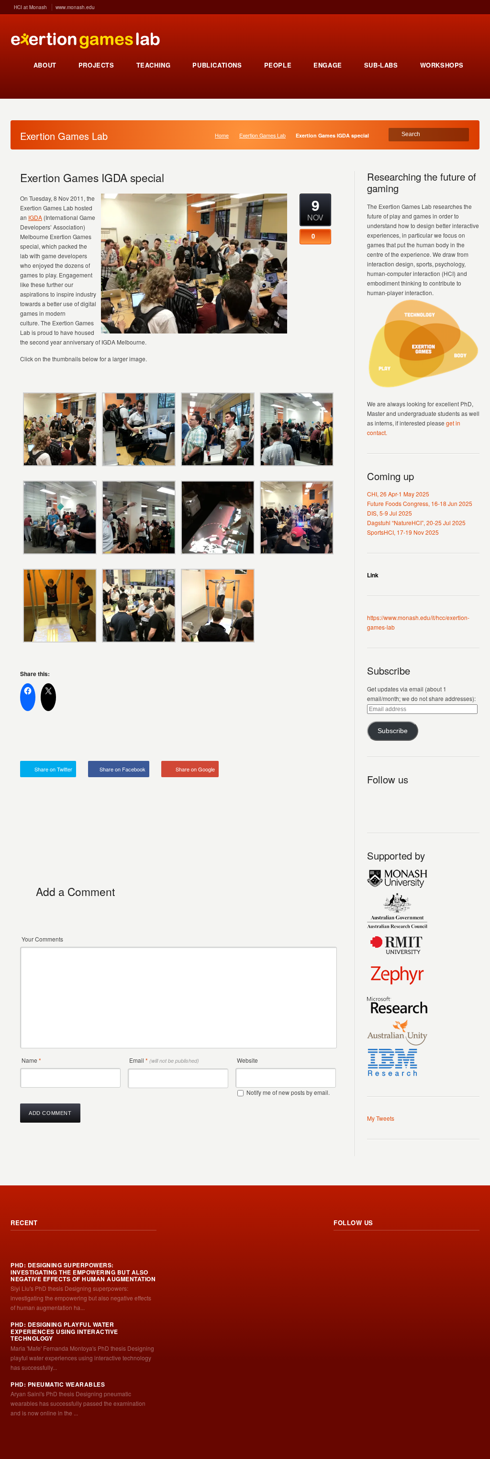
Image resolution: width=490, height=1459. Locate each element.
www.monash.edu (75, 7)
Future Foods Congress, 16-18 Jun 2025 (419, 503)
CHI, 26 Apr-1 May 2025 (398, 494)
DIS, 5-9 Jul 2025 (389, 513)
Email (164, 1060)
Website (247, 1060)
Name (31, 1060)
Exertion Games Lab (262, 135)
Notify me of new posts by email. (288, 1092)
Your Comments (42, 939)
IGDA (35, 217)
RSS (374, 801)
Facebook (416, 801)
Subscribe (393, 731)
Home (222, 135)
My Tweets (380, 1118)
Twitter (395, 801)
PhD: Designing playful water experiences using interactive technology (64, 1331)
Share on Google (195, 769)
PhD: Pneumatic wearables (58, 1384)
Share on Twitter (53, 769)
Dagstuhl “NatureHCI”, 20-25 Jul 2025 (416, 522)
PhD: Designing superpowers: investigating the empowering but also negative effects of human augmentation (83, 1272)
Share (315, 738)
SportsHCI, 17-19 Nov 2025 (403, 532)
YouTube (437, 801)
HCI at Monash (30, 7)
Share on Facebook (122, 769)
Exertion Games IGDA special (92, 177)
